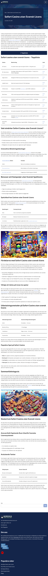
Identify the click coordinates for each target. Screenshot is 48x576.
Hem (6, 12)
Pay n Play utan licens (6, 172)
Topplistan (25, 53)
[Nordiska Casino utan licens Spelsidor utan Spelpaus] (4, 2)
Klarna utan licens (5, 168)
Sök (2, 503)
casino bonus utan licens (27, 180)
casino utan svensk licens (15, 40)
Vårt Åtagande (4, 527)
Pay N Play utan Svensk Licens (8, 566)
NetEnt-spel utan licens (20, 202)
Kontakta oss (4, 525)
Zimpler (16, 117)
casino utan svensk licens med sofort (20, 132)
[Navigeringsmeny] (45, 2)
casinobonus (23, 88)
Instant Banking (6, 160)
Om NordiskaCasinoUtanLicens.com (9, 520)
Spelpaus (36, 290)
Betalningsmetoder (5, 571)
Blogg (2, 573)
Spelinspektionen (5, 292)
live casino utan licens (32, 220)
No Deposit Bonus (5, 568)
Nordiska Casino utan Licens (7, 564)
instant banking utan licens (24, 152)
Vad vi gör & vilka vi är (6, 522)
